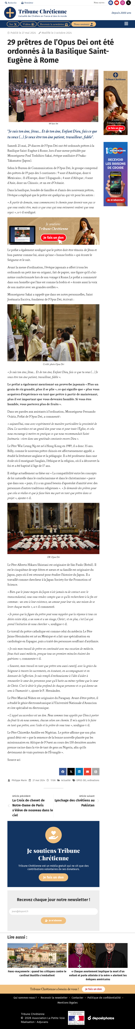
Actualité (66, 780)
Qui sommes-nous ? (25, 997)
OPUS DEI (81, 780)
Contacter (77, 997)
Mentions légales (67, 1002)
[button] (63, 771)
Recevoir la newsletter (54, 997)
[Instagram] (122, 2)
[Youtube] (116, 2)
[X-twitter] (128, 2)
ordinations (93, 780)
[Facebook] (110, 2)
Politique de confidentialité (104, 997)
